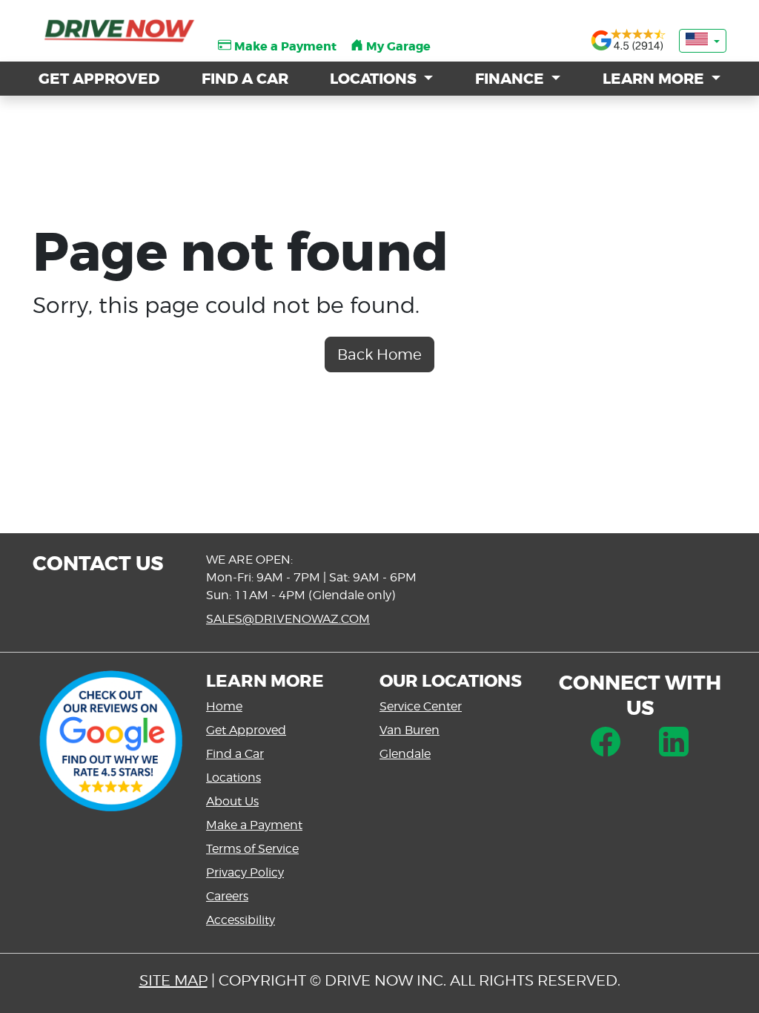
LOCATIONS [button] (375, 78)
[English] (702, 41)
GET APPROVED (99, 78)
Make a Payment (254, 825)
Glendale (405, 754)
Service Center (421, 706)
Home (224, 706)
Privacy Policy (245, 872)
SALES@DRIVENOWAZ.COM (288, 619)
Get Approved (246, 730)
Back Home (379, 354)
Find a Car (235, 754)
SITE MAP (173, 980)
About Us (232, 801)
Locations (233, 778)
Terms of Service (252, 849)
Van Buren (410, 730)
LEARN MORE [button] (655, 78)
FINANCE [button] (511, 78)
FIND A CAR (245, 78)
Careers (227, 896)
